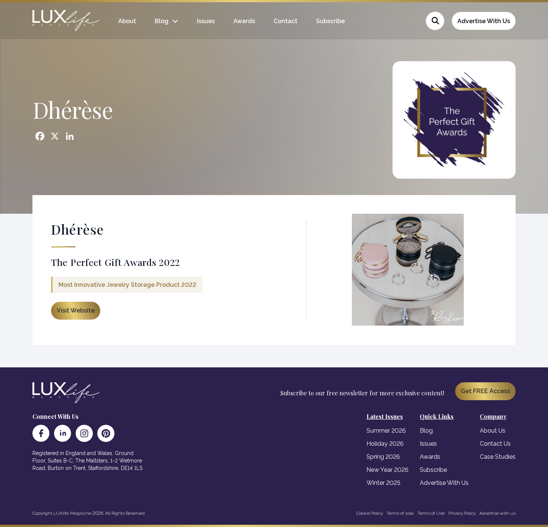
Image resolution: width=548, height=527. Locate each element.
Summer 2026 (386, 430)
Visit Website (76, 310)
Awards (244, 21)
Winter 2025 (383, 482)
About (127, 21)
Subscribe (330, 21)
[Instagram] (84, 433)
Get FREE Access (485, 391)
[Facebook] (41, 433)
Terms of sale (400, 513)
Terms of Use (431, 513)
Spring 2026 (383, 456)
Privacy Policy (462, 513)
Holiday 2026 (385, 443)
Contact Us (495, 443)
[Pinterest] (105, 433)
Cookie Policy (369, 513)
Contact (285, 21)
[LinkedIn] (62, 433)
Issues (206, 21)
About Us (493, 430)
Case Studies (498, 456)
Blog (162, 21)
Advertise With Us (483, 21)
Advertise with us (497, 513)
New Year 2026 (387, 469)
